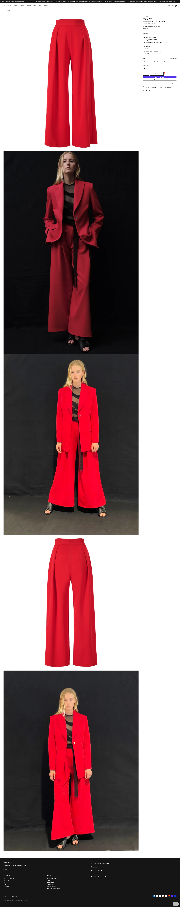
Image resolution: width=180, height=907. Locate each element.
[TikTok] (106, 870)
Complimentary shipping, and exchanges (88, 1)
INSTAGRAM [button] (94, 866)
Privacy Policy (50, 882)
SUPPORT (50, 875)
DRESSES (28, 5)
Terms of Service (51, 884)
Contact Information (51, 886)
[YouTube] (102, 870)
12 (164, 61)
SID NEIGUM (7, 875)
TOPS (39, 5)
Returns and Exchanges (52, 878)
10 (161, 61)
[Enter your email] (87, 869)
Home (5, 10)
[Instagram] (99, 870)
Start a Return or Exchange (53, 888)
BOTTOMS (45, 5)
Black (144, 68)
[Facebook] (92, 870)
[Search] (173, 6)
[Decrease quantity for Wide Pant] (144, 74)
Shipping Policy (50, 880)
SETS (34, 5)
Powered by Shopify (24, 900)
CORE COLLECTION (19, 5)
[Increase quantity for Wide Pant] (148, 74)
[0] (175, 6)
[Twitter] (96, 870)
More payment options (159, 79)
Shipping (144, 23)
